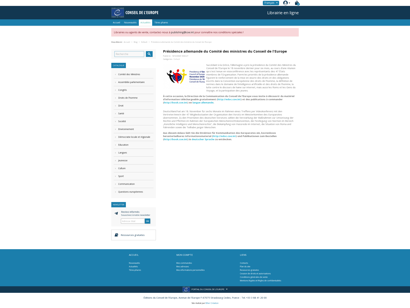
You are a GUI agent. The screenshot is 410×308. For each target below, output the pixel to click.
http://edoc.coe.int (229, 99)
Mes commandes (184, 263)
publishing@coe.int (182, 32)
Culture (122, 168)
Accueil (116, 22)
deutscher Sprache (203, 139)
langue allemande (203, 102)
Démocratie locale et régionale (134, 136)
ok (147, 221)
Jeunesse (122, 160)
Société (122, 121)
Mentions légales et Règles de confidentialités (260, 280)
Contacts (244, 263)
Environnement (126, 129)
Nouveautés (130, 22)
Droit (120, 105)
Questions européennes (130, 191)
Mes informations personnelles (190, 270)
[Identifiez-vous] (285, 3)
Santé (121, 113)
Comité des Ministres (129, 74)
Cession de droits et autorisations (255, 273)
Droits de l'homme (128, 97)
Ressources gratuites (249, 270)
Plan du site (245, 266)
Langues (122, 152)
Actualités (145, 22)
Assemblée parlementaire (131, 82)
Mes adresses (182, 266)
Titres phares (161, 22)
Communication (126, 183)
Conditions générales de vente (254, 277)
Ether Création (211, 303)
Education (123, 144)
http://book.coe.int (175, 102)
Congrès (122, 89)
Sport (121, 176)
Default (177, 59)
